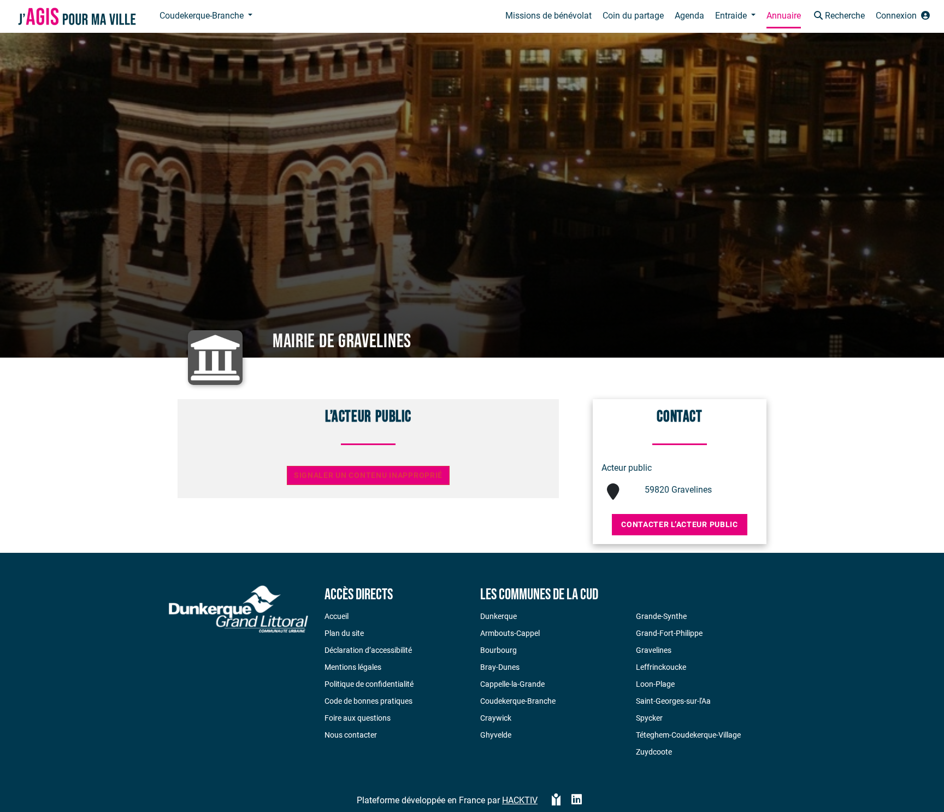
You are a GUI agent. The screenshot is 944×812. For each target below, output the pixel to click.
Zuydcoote (654, 751)
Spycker (649, 718)
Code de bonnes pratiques (368, 701)
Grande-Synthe (661, 616)
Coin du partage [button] (633, 15)
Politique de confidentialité (369, 684)
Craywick (495, 718)
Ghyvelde (495, 735)
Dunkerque (498, 616)
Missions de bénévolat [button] (548, 15)
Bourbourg (498, 650)
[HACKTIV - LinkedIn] (576, 800)
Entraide (732, 15)
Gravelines (653, 650)
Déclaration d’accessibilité (368, 650)
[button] (838, 16)
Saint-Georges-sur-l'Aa (673, 701)
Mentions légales (352, 667)
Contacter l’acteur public (679, 524)
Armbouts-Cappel (510, 633)
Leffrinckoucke (661, 667)
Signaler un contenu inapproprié (368, 475)
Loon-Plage (655, 684)
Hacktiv (520, 800)
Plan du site (344, 633)
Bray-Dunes (500, 667)
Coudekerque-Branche (518, 701)
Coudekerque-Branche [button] (203, 15)
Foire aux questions (357, 718)
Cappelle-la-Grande (512, 684)
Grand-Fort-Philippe (669, 633)
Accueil (336, 616)
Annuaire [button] (783, 15)
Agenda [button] (689, 15)
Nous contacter (350, 735)
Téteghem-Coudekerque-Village (688, 735)
